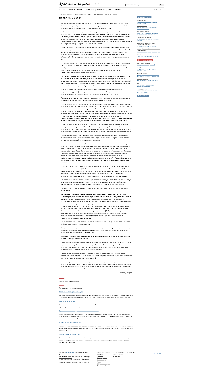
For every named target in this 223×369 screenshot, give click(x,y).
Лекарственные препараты (143, 63)
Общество (117, 9)
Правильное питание (118, 354)
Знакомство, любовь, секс (103, 365)
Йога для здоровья (102, 358)
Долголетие (139, 54)
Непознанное (89, 9)
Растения (139, 67)
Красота (72, 9)
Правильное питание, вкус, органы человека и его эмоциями (79, 311)
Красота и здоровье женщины (144, 37)
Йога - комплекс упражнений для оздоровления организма (145, 85)
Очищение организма (142, 89)
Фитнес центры (131, 352)
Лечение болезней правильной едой (71, 292)
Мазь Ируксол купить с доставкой (146, 65)
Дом (109, 9)
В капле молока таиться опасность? (70, 322)
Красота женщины (101, 360)
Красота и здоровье (71, 352)
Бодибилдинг (116, 356)
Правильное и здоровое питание (94, 14)
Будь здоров (100, 354)
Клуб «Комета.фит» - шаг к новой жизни (147, 80)
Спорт (79, 9)
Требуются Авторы (159, 9)
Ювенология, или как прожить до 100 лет (147, 56)
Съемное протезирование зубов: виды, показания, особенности (147, 28)
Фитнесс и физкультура (142, 79)
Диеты (99, 362)
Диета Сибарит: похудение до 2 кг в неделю (148, 52)
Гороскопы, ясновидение (103, 352)
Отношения (101, 9)
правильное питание (74, 281)
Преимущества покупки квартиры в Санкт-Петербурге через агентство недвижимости (148, 75)
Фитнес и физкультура (118, 352)
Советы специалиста (142, 26)
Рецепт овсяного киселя (67, 301)
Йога (138, 83)
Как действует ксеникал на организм (146, 46)
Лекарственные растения (143, 31)
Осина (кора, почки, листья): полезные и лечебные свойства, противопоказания (147, 34)
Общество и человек (142, 73)
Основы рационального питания (69, 334)
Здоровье (63, 9)
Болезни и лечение (141, 20)
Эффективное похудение (103, 364)
